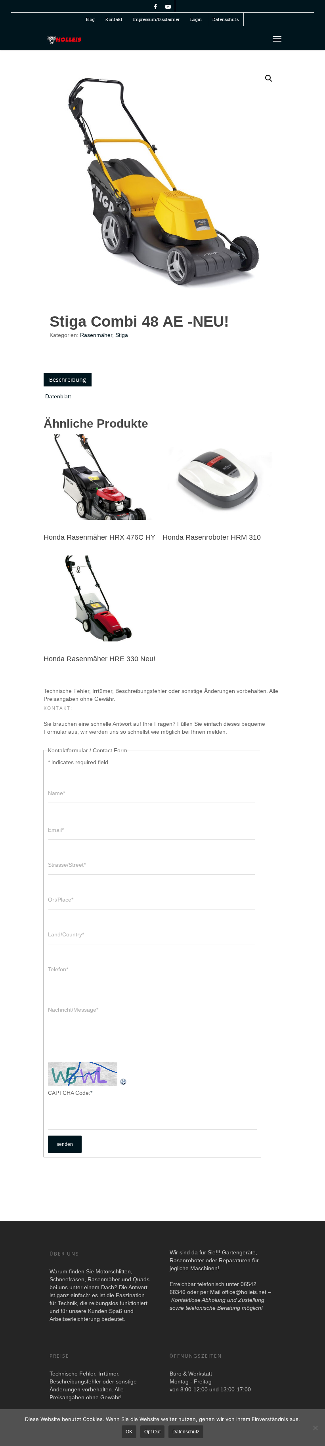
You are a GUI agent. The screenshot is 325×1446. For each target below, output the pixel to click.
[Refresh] (123, 1082)
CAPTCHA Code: (70, 1093)
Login (196, 19)
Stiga (121, 335)
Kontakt (113, 19)
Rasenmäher (96, 335)
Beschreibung (67, 379)
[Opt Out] (315, 1428)
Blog (90, 19)
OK (129, 1432)
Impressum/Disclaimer (156, 19)
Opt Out (152, 1432)
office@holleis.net (244, 1292)
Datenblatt (58, 396)
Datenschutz (225, 19)
